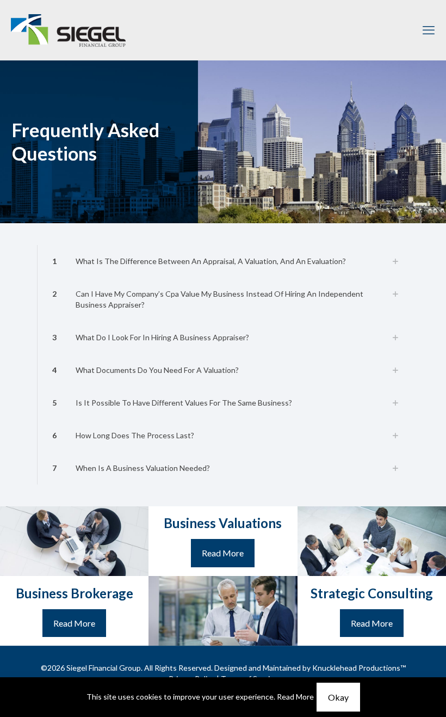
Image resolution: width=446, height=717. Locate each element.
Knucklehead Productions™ (359, 667)
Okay (338, 697)
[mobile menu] (428, 30)
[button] (223, 261)
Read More (295, 696)
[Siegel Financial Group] (68, 30)
